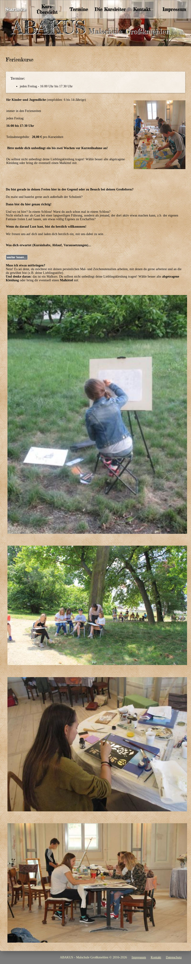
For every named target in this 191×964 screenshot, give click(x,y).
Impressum (174, 9)
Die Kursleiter (110, 9)
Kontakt (141, 9)
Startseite (15, 9)
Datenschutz (174, 957)
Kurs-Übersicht (47, 9)
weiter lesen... (17, 257)
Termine (79, 9)
